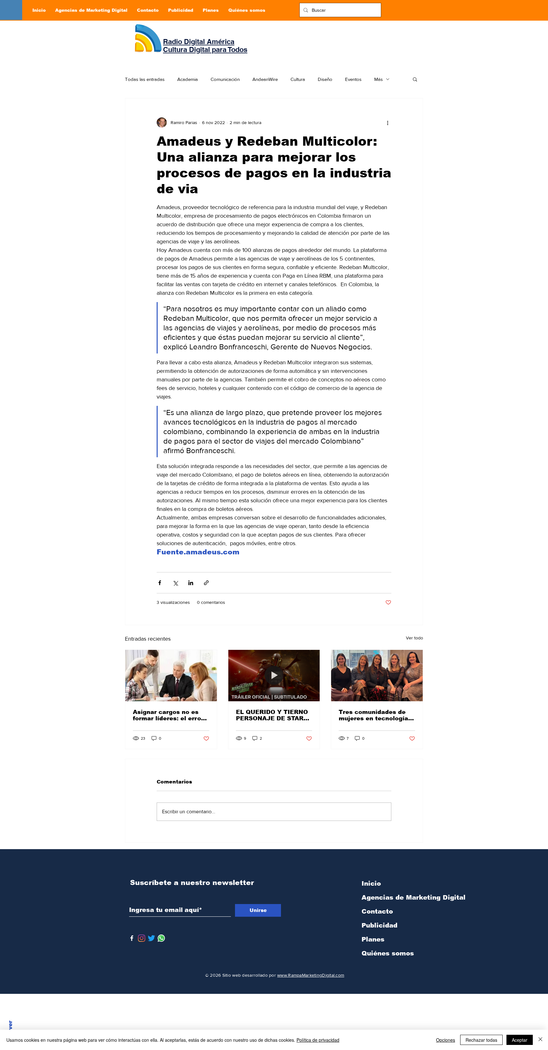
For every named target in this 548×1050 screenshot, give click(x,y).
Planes (373, 939)
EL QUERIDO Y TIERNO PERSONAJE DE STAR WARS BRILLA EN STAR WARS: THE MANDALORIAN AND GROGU (272, 715)
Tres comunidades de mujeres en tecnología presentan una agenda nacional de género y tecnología (373, 715)
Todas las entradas (145, 79)
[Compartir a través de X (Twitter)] (175, 583)
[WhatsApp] (161, 938)
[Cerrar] (540, 1040)
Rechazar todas (481, 1040)
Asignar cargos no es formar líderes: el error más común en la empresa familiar (168, 715)
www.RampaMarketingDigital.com (310, 975)
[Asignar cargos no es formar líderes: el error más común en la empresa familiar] (171, 675)
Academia (187, 79)
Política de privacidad (318, 1040)
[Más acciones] (387, 122)
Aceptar (519, 1040)
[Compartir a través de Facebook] (160, 583)
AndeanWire (265, 79)
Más (378, 79)
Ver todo (414, 637)
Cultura (297, 79)
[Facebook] (131, 938)
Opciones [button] (445, 1040)
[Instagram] (141, 938)
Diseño (325, 79)
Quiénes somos (388, 953)
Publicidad (379, 925)
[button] (415, 79)
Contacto (377, 911)
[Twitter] (151, 938)
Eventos (353, 79)
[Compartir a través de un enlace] (206, 583)
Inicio (371, 883)
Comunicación (225, 79)
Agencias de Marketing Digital (395, 897)
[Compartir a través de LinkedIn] (191, 583)
